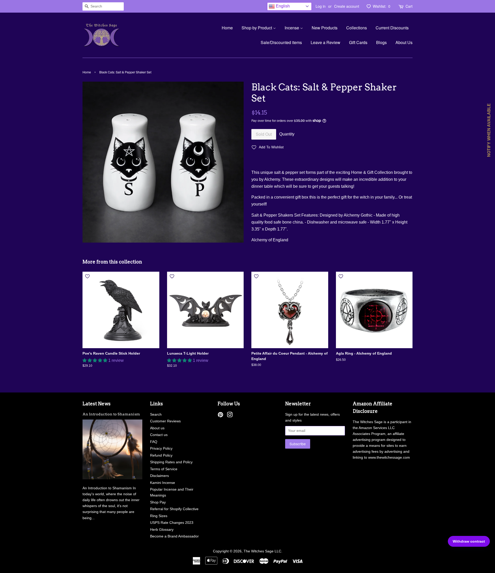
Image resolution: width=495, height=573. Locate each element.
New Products (324, 28)
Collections (356, 28)
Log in (321, 6)
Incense (292, 28)
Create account (346, 6)
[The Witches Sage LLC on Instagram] (230, 416)
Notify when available (489, 130)
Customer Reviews (165, 421)
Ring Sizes (158, 516)
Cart (409, 6)
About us (157, 428)
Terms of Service (163, 469)
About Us (403, 42)
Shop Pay (158, 502)
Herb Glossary (162, 530)
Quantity (286, 134)
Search (156, 414)
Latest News (96, 403)
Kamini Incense (162, 483)
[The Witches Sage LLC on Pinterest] (220, 416)
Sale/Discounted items (281, 42)
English (282, 6)
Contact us (159, 435)
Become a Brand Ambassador (174, 536)
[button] (95, 360)
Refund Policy (161, 455)
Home (227, 28)
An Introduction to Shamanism (111, 414)
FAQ (153, 442)
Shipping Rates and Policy (171, 462)
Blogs (381, 42)
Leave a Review (325, 42)
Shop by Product (257, 28)
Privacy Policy (161, 448)
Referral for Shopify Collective (174, 509)
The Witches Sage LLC (262, 551)
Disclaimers (159, 476)
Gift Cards (358, 42)
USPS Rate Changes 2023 (171, 523)
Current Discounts (392, 28)
